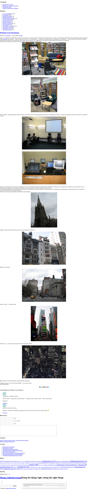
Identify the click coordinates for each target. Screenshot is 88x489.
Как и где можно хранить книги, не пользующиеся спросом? (14, 440)
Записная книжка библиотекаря (10, 449)
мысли (83, 465)
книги (33, 464)
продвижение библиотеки (47, 467)
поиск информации (33, 467)
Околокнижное (6, 24)
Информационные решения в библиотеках (13, 450)
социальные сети (9, 469)
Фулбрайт (28, 461)
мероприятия (73, 465)
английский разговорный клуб (36, 461)
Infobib (20, 461)
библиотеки (66, 461)
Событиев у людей (7, 28)
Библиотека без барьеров (8, 446)
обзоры (15, 467)
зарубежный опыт (44, 462)
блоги (12, 462)
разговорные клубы (56, 467)
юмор (56, 468)
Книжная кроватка (7, 22)
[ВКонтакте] (39, 387)
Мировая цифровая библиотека (7, 441)
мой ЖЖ (5, 39)
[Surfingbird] (48, 387)
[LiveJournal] (45, 387)
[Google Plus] (47, 387)
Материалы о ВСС (7, 7)
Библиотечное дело (7, 17)
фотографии (31, 468)
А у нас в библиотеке (8, 13)
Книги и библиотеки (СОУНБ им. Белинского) (14, 453)
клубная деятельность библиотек (9, 464)
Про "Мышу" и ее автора (9, 26)
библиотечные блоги (78, 461)
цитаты (37, 468)
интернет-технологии (68, 462)
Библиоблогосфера (7, 16)
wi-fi (23, 461)
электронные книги (47, 468)
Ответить (5, 403)
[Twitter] (41, 387)
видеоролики (22, 462)
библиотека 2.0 (49, 461)
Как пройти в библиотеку (9, 451)
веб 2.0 (16, 462)
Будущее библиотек (7, 19)
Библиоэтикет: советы (8, 4)
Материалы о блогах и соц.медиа (10, 5)
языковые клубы (64, 468)
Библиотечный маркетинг (9, 18)
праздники (39, 467)
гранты (28, 462)
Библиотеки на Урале (8, 448)
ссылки (19, 468)
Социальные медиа (7, 29)
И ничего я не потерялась (9, 33)
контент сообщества (50, 465)
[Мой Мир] (44, 387)
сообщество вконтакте (67, 467)
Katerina (21, 35)
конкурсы (41, 464)
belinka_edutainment (6, 461)
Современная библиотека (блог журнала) (12, 455)
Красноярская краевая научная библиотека (13, 454)
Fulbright (15, 461)
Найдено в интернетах (8, 23)
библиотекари (59, 461)
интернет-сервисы (55, 462)
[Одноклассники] (42, 387)
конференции (61, 465)
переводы (23, 467)
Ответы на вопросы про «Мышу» (10, 8)
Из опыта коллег (7, 21)
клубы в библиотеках (23, 464)
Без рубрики (6, 14)
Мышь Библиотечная (10, 477)
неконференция (6, 467)
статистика (25, 468)
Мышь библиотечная (11, 488)
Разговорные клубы (7, 27)
